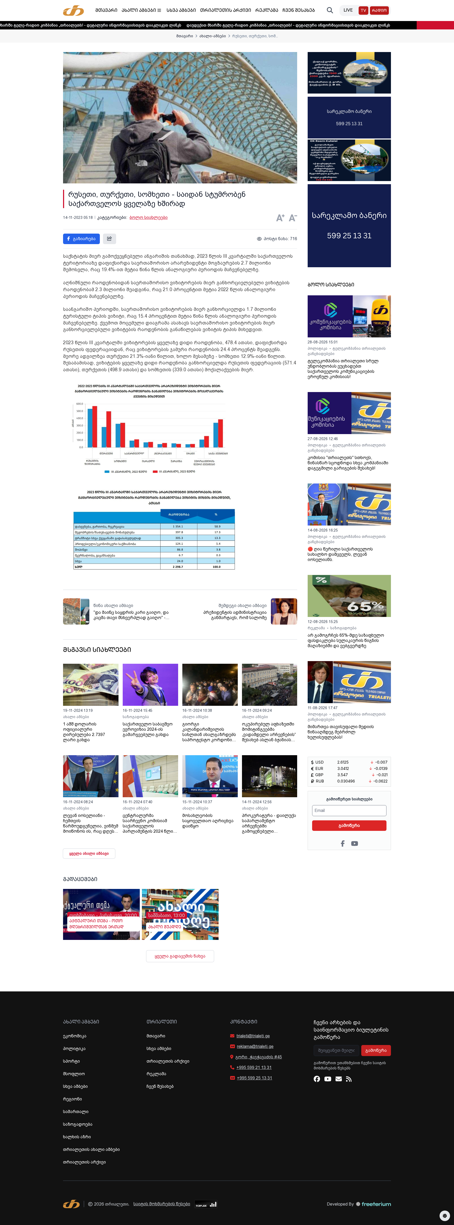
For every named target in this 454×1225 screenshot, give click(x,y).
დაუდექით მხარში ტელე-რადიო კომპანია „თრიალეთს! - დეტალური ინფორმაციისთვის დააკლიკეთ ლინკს (239, 25)
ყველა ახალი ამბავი (89, 853)
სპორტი (71, 1061)
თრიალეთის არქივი (225, 10)
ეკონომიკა (74, 1035)
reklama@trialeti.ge (255, 1046)
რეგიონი (72, 1099)
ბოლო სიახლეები (149, 217)
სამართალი (76, 1111)
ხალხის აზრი (77, 1136)
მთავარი (106, 10)
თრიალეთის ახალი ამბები (91, 1149)
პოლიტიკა (318, 348)
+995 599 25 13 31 (254, 1077)
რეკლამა (266, 10)
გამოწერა (349, 825)
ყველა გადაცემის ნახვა (180, 956)
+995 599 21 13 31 (254, 1067)
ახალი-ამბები (212, 36)
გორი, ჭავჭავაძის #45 (258, 1056)
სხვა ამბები (181, 10)
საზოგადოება (136, 717)
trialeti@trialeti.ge (253, 1035)
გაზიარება (84, 238)
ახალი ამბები (139, 10)
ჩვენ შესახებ (298, 10)
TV (363, 11)
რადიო (379, 11)
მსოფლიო (74, 1073)
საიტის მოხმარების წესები (161, 1203)
